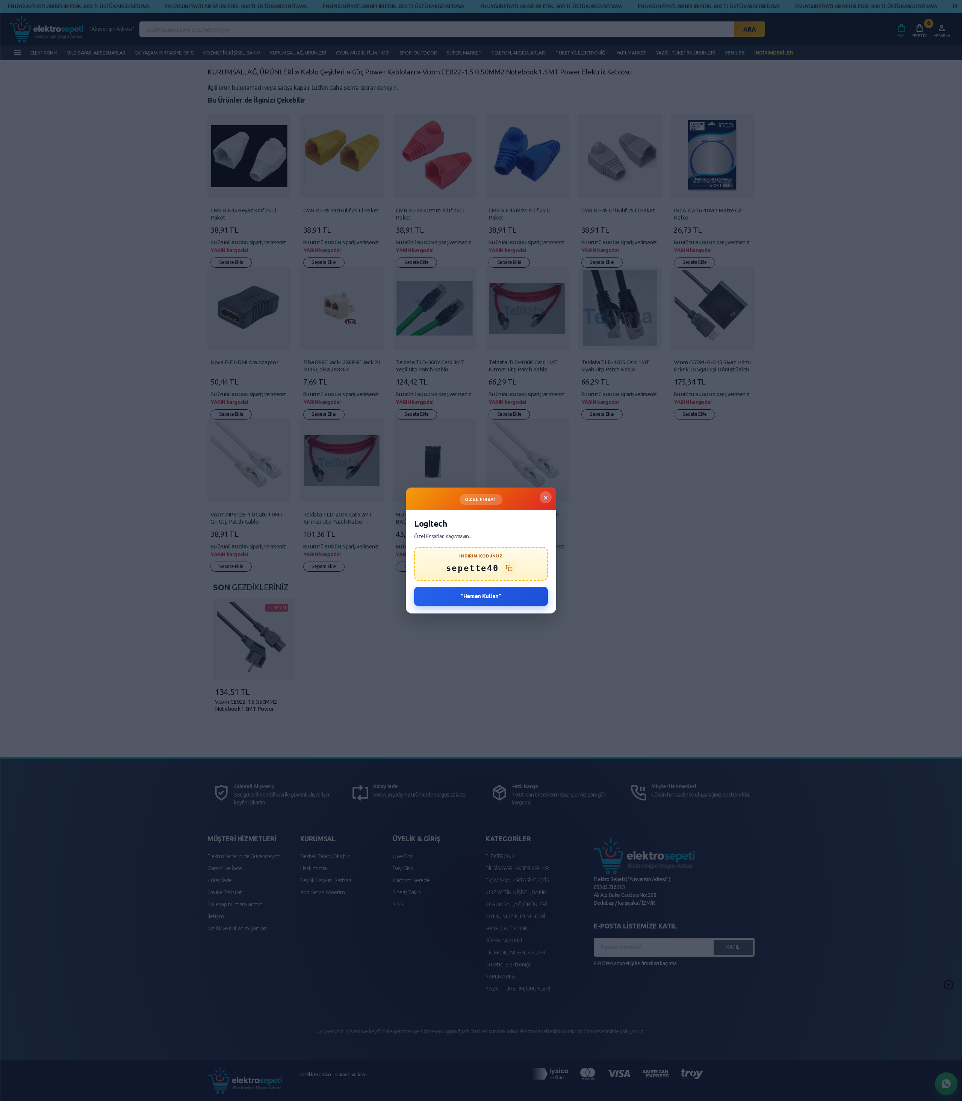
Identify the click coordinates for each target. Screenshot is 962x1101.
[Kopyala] (509, 568)
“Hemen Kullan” (481, 596)
